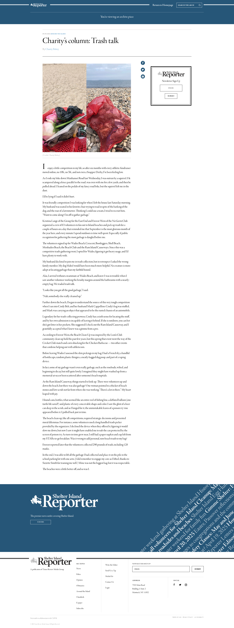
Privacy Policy (188, 617)
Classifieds (80, 597)
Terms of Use (176, 617)
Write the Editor (111, 565)
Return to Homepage (163, 5)
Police (78, 574)
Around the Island (58, 34)
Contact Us (109, 582)
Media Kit (109, 576)
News (78, 568)
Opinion (79, 580)
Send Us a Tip (110, 570)
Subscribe (40, 522)
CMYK (54, 618)
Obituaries (80, 585)
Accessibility (199, 617)
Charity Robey (52, 49)
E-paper (79, 602)
